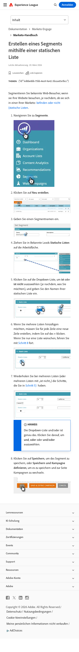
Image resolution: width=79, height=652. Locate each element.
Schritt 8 (23, 343)
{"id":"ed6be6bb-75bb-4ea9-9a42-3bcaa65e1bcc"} (44, 81)
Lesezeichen (18, 73)
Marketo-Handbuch (25, 35)
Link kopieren (36, 73)
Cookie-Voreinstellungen (21, 617)
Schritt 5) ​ (31, 385)
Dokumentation (17, 29)
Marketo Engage (42, 29)
